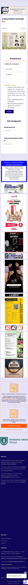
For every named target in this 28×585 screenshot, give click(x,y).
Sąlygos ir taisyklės (5, 577)
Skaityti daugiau (7, 130)
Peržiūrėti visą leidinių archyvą (13, 429)
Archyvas (3, 543)
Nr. (23, 28)
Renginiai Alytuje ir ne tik (9, 127)
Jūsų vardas (9, 69)
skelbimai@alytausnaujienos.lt (10, 398)
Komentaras (9, 74)
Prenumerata (4, 541)
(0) (4, 21)
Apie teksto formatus (10, 85)
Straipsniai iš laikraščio (6, 538)
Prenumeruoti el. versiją (14, 425)
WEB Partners (17, 583)
